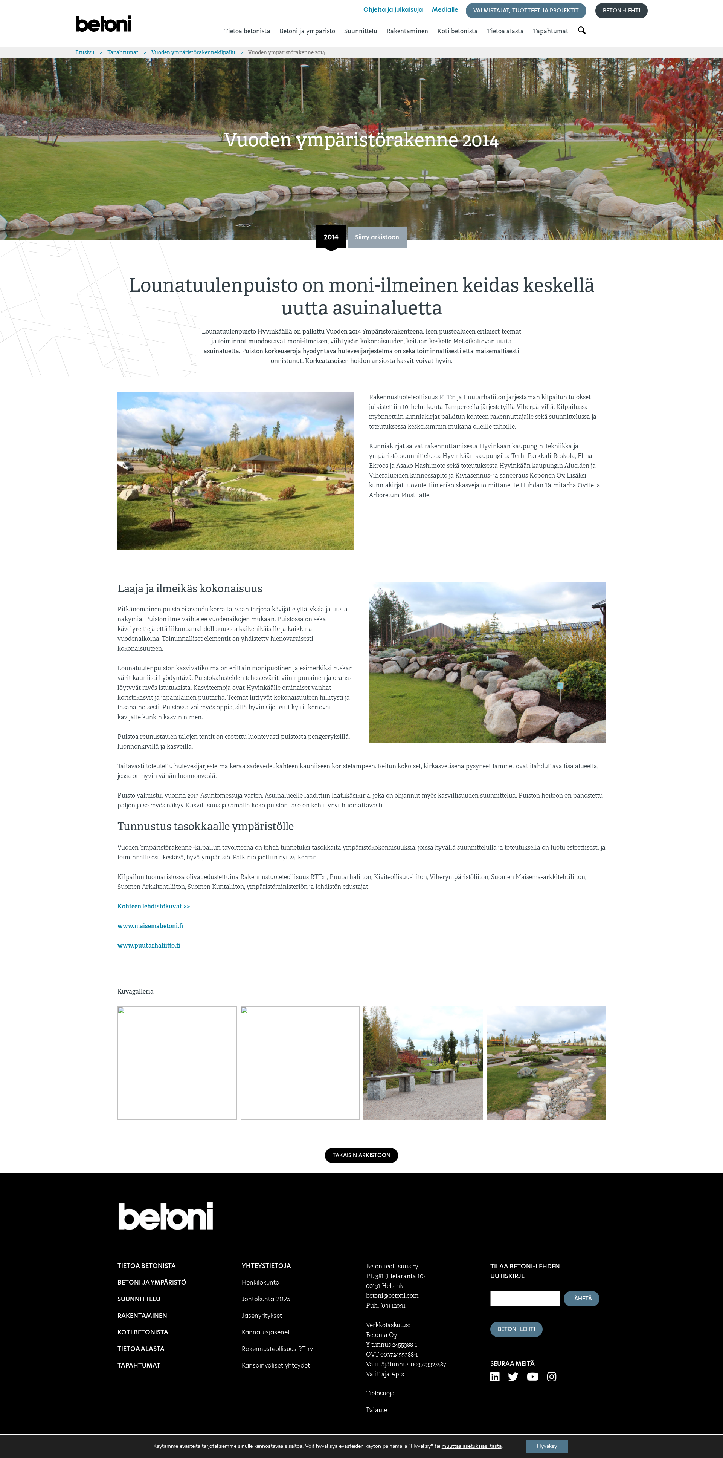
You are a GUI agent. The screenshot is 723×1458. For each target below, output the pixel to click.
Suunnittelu (360, 31)
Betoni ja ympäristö (307, 31)
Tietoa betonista (247, 31)
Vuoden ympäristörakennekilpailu (193, 52)
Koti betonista (457, 31)
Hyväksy (547, 1446)
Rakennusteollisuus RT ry (277, 1349)
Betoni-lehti (621, 10)
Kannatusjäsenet (266, 1332)
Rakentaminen (407, 31)
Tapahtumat (551, 31)
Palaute (376, 1410)
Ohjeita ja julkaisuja (393, 9)
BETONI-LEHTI (516, 1329)
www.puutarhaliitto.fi (148, 946)
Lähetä (581, 1298)
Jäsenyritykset (262, 1315)
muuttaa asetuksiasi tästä (472, 1446)
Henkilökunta (260, 1282)
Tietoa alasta (505, 31)
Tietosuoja (380, 1393)
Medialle (445, 9)
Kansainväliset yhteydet (276, 1365)
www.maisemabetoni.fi (150, 926)
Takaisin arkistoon (361, 1155)
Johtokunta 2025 (266, 1299)
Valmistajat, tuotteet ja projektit (526, 10)
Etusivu (85, 52)
